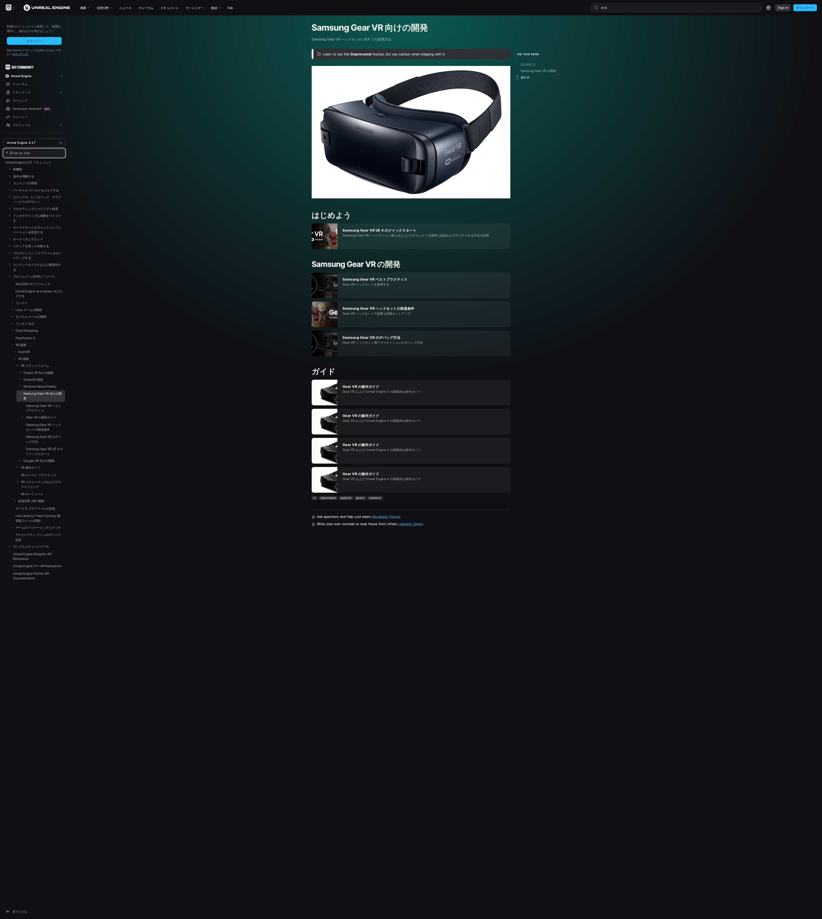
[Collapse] (9, 276)
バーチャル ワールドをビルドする (36, 190)
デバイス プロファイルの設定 (35, 508)
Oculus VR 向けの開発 (38, 373)
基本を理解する (23, 176)
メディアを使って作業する (31, 246)
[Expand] (9, 169)
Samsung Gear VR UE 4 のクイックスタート (44, 451)
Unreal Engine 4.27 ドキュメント (28, 162)
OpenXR (24, 352)
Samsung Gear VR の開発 (538, 71)
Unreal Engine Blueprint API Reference (32, 556)
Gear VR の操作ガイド (41, 417)
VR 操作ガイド (30, 467)
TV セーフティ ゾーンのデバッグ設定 (38, 537)
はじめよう (528, 64)
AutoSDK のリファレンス (33, 284)
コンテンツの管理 (25, 183)
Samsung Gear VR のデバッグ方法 (43, 439)
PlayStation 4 (25, 338)
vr (314, 498)
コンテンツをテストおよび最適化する (37, 267)
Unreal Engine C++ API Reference (37, 566)
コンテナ (22, 303)
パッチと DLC (25, 324)
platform (346, 498)
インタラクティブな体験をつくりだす (37, 218)
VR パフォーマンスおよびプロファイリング (41, 484)
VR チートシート (32, 494)
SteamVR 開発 (33, 379)
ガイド (525, 77)
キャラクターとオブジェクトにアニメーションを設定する (37, 230)
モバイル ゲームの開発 (31, 316)
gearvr (360, 498)
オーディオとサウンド (28, 239)
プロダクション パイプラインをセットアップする (37, 255)
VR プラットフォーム (35, 365)
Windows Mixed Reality (40, 386)
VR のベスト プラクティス (38, 475)
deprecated (328, 498)
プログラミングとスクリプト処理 (35, 209)
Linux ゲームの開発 (29, 310)
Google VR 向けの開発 (39, 460)
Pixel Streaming (27, 330)
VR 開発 (23, 359)
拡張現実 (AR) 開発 (31, 501)
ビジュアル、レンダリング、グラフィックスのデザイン (37, 199)
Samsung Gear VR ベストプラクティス (43, 408)
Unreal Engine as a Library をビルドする (39, 293)
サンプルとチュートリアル (31, 546)
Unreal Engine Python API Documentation (31, 576)
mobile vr (375, 498)
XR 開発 (21, 345)
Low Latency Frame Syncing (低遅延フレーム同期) (38, 518)
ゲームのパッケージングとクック (38, 527)
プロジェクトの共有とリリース (34, 276)
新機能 (17, 169)
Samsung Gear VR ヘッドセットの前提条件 (43, 427)
